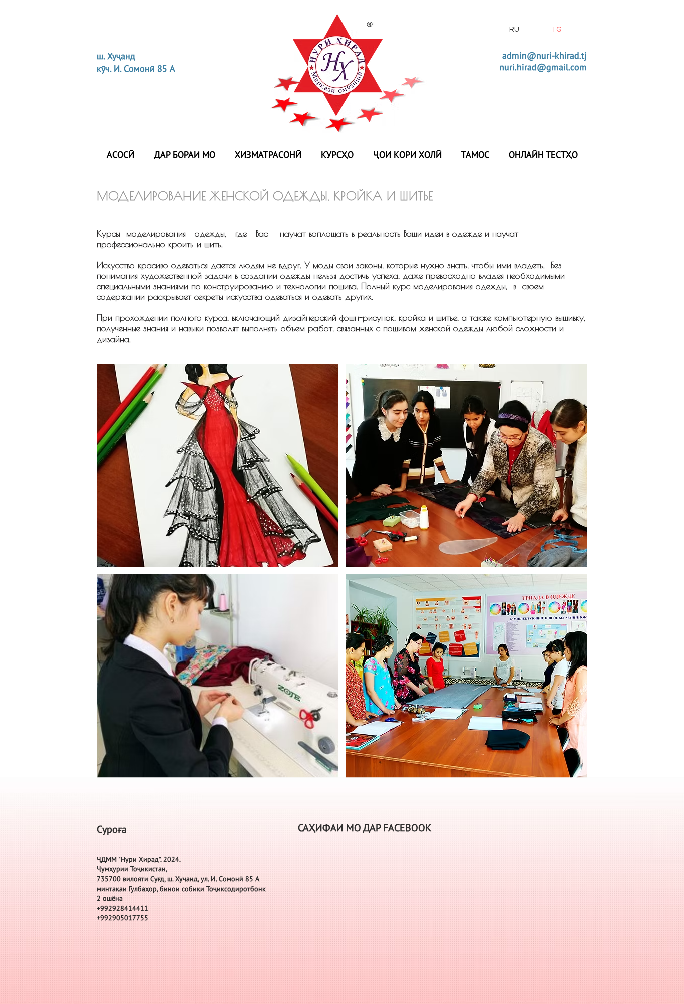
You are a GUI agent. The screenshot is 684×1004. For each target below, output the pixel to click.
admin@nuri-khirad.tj (544, 55)
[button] (217, 465)
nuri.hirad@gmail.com (543, 67)
